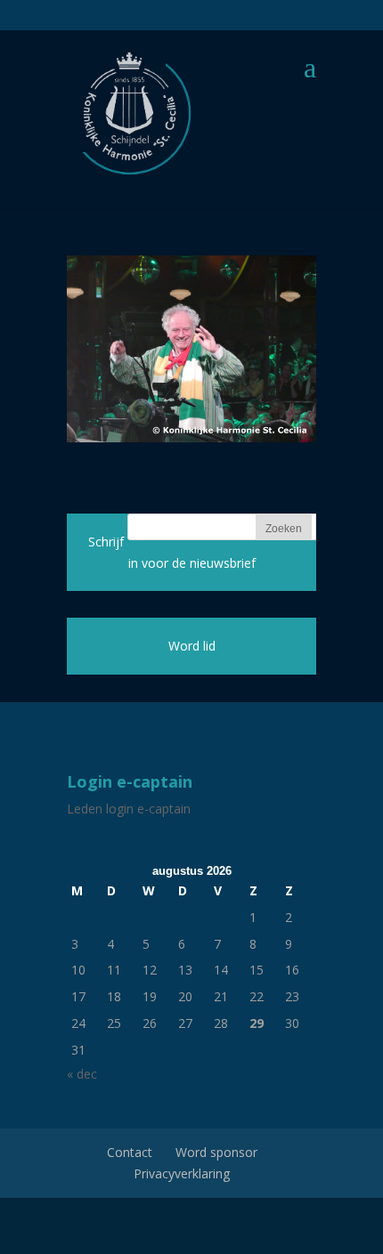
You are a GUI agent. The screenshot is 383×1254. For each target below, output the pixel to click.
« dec (82, 1073)
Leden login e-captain (129, 808)
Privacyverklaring (182, 1173)
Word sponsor (216, 1152)
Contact (129, 1152)
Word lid (192, 645)
